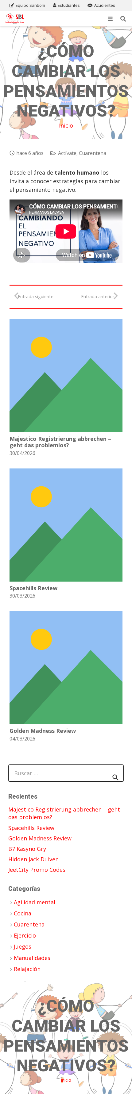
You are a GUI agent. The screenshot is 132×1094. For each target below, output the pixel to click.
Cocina (22, 913)
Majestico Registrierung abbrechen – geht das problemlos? (60, 442)
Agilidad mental (34, 902)
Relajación (27, 969)
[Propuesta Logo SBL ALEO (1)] (15, 19)
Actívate (67, 153)
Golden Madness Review (43, 730)
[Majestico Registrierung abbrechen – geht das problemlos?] (66, 375)
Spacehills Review (33, 588)
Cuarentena (92, 153)
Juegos (22, 946)
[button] (110, 18)
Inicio (66, 125)
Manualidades (32, 958)
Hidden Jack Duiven (33, 859)
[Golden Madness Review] (66, 667)
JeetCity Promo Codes (36, 869)
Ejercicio (25, 935)
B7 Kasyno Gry (27, 848)
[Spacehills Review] (66, 525)
